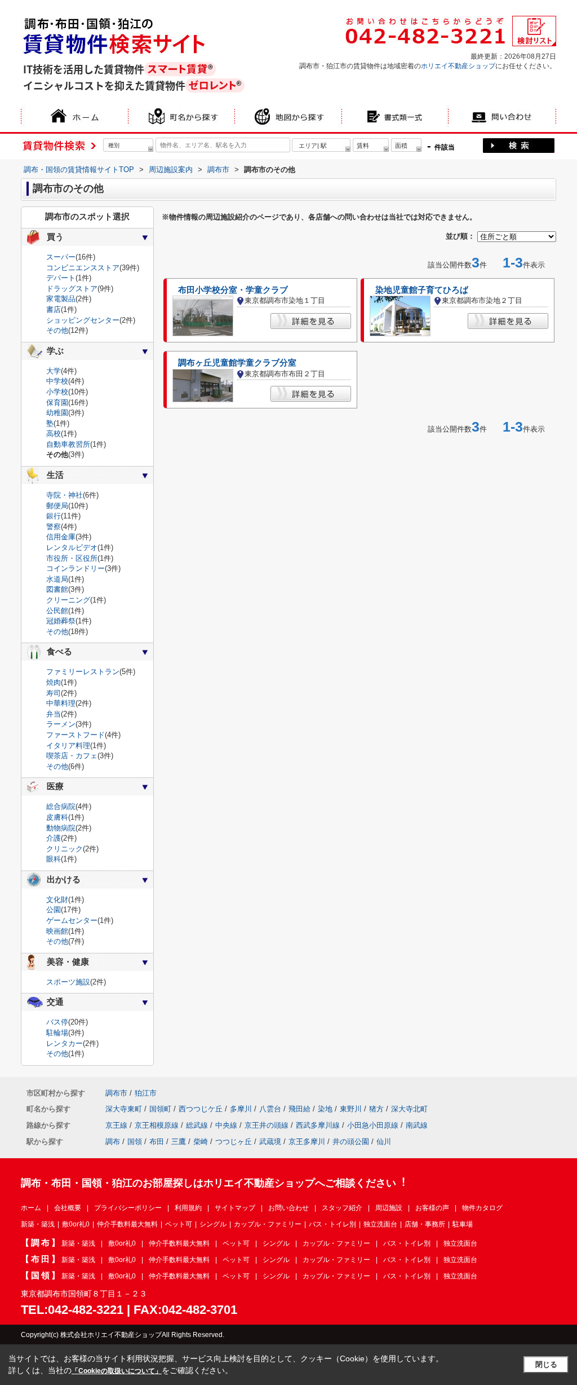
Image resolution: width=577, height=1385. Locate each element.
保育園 (57, 402)
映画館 (57, 931)
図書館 (57, 589)
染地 (325, 1109)
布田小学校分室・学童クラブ (233, 289)
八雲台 (270, 1109)
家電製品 (61, 298)
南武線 (417, 1125)
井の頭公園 (350, 1141)
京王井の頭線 (266, 1125)
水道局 (57, 579)
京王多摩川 (306, 1141)
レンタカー (64, 1043)
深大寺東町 (123, 1109)
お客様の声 (432, 1208)
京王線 (116, 1125)
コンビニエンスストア (82, 267)
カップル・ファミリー (267, 1224)
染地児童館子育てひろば (421, 289)
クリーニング (68, 600)
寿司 (53, 693)
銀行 (53, 516)
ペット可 (178, 1224)
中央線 (226, 1125)
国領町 (160, 1109)
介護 (53, 838)
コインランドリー (75, 568)
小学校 (57, 392)
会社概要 (67, 1208)
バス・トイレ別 (332, 1224)
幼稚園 (57, 412)
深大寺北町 (409, 1109)
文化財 (57, 899)
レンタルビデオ (71, 547)
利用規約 (188, 1208)
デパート (61, 278)
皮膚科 (57, 817)
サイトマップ (235, 1208)
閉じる (546, 1364)
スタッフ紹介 (342, 1208)
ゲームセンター (71, 920)
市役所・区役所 (71, 558)
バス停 (57, 1022)
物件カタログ (482, 1208)
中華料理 (61, 703)
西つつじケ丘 (201, 1109)
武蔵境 (270, 1141)
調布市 (116, 1093)
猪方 (376, 1109)
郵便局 (57, 506)
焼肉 (53, 682)
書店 (53, 309)
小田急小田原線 (372, 1125)
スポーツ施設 (68, 982)
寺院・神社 (64, 495)
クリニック (64, 849)
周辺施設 (388, 1208)
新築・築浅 (38, 1224)
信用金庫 (61, 537)
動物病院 (61, 828)
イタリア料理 (68, 745)
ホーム (31, 1208)
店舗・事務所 (425, 1224)
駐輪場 (57, 1032)
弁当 (53, 714)
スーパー (61, 257)
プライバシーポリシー (128, 1208)
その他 (57, 330)
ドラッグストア (71, 288)
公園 (53, 909)
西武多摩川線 (318, 1125)
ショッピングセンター (82, 320)
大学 (53, 371)
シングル (213, 1224)
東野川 (351, 1109)
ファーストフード (75, 735)
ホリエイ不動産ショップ (458, 66)
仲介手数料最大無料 (127, 1224)
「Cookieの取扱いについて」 (117, 1371)
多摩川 (241, 1109)
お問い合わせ (288, 1208)
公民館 (57, 610)
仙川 (383, 1141)
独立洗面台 (380, 1224)
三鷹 (178, 1141)
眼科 (53, 859)
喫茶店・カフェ (71, 755)
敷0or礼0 (76, 1224)
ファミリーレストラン (82, 671)
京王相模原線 (157, 1125)
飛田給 (299, 1109)
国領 (134, 1141)
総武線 (197, 1125)
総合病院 (61, 806)
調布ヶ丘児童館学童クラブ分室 (237, 362)
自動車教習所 (68, 444)
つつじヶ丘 (233, 1141)
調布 (112, 1141)
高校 (53, 433)
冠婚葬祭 (61, 621)
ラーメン (61, 724)
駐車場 (462, 1224)
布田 (156, 1141)
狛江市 (146, 1093)
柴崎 (200, 1141)
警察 (53, 526)
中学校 (57, 381)
